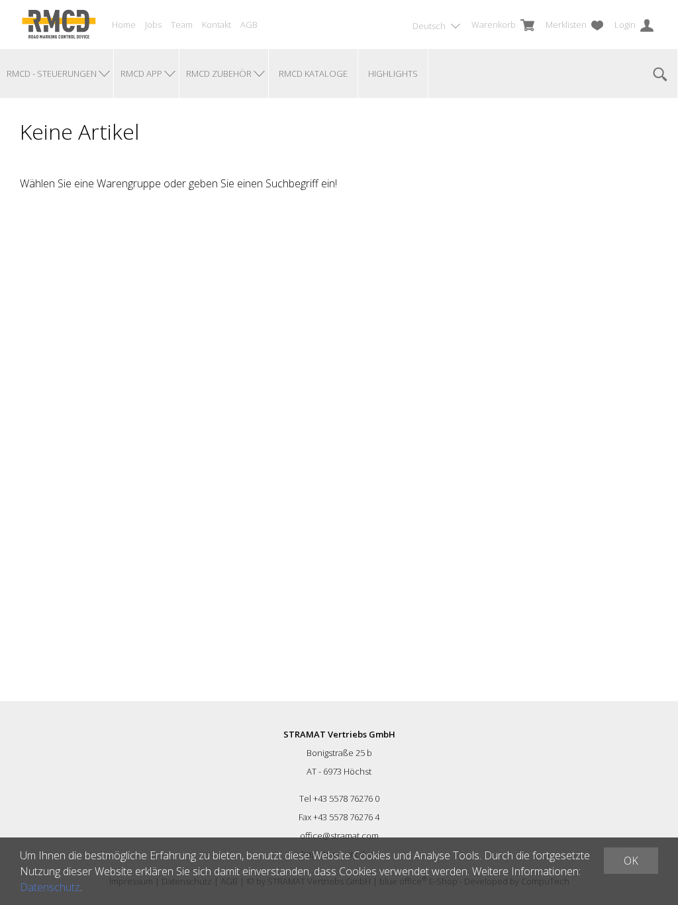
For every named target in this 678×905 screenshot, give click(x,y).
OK (631, 860)
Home (124, 24)
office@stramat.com (339, 835)
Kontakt (216, 24)
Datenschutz (50, 887)
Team (182, 24)
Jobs (153, 24)
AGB (249, 24)
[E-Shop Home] (58, 24)
